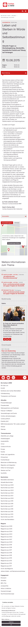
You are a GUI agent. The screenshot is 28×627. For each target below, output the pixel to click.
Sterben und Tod (5, 470)
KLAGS (3, 388)
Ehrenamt (3, 578)
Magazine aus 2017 (6, 550)
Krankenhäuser (5, 460)
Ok (11, 624)
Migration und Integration (8, 465)
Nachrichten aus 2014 (7, 514)
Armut (2, 444)
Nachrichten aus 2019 (7, 501)
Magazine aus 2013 (6, 560)
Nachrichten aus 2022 (7, 493)
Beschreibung (6, 73)
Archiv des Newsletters (7, 519)
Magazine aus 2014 (6, 558)
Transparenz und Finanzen (8, 396)
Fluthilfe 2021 (4, 421)
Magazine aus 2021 (6, 539)
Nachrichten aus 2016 (7, 509)
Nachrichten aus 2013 (7, 517)
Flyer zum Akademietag (9, 351)
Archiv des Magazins (7, 568)
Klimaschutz (4, 457)
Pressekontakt (5, 405)
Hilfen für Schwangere (7, 468)
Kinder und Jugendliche (7, 454)
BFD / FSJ (3, 583)
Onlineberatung (5, 393)
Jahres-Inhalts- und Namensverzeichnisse (13, 571)
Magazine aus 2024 (6, 531)
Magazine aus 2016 (6, 552)
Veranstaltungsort (7, 222)
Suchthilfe (4, 473)
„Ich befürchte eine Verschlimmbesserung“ (10, 277)
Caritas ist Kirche (6, 446)
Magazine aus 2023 (6, 534)
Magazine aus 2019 (6, 544)
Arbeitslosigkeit (5, 438)
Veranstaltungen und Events (7, 17)
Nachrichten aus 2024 (7, 487)
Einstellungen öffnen (14, 243)
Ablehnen (11, 622)
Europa (3, 449)
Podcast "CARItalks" (6, 410)
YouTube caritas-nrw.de (8, 377)
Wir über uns (4, 385)
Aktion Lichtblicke (6, 588)
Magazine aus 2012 (6, 563)
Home (8, 15)
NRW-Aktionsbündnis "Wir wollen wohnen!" (13, 424)
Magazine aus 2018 (6, 547)
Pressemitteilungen (6, 403)
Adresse (16, 222)
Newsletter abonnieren (7, 479)
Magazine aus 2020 (6, 542)
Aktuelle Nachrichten (7, 482)
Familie (3, 452)
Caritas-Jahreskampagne (8, 416)
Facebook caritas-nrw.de (3, 377)
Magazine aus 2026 (6, 526)
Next (10, 339)
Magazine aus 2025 (6, 529)
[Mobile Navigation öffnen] (25, 11)
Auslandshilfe (5, 441)
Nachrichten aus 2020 (7, 498)
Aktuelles (14, 15)
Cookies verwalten (7, 602)
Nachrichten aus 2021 (7, 495)
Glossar (3, 426)
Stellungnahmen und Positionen (10, 408)
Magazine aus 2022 (6, 536)
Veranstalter (5, 216)
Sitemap (3, 429)
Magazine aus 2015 (6, 555)
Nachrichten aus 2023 (7, 490)
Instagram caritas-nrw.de (13, 377)
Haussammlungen (6, 591)
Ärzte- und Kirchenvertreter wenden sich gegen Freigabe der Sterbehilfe (14, 285)
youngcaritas (4, 586)
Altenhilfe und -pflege (7, 436)
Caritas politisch (5, 418)
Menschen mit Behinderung (8, 462)
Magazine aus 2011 (6, 566)
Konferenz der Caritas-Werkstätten (11, 391)
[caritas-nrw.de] (14, 4)
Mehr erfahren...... (6, 619)
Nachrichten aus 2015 (7, 511)
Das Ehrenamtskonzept (7, 594)
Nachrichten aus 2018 (7, 503)
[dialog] (14, 616)
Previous (4, 339)
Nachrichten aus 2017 (7, 506)
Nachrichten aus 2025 (7, 485)
